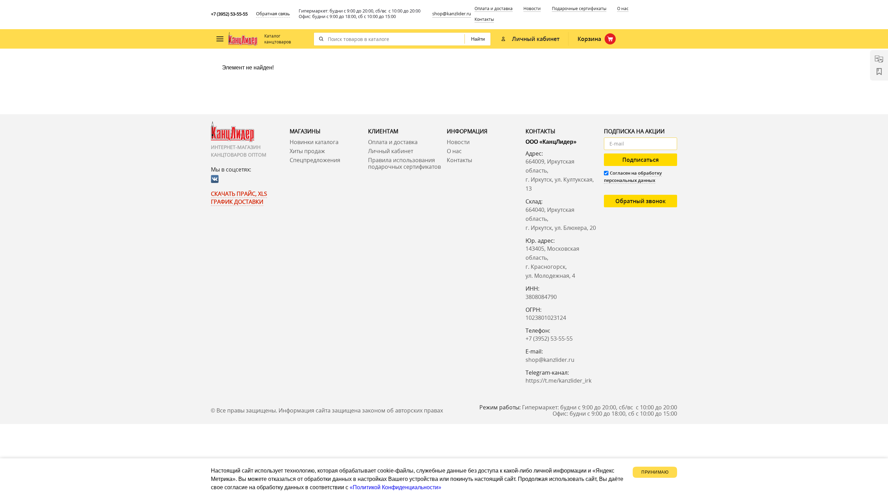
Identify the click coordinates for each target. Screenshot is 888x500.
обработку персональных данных (633, 176)
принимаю (654, 472)
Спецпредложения (315, 160)
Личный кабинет (390, 151)
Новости (458, 142)
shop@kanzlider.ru (451, 13)
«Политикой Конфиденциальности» (395, 487)
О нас (623, 8)
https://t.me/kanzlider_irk (558, 380)
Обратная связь (273, 13)
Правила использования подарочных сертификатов (404, 163)
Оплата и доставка (494, 8)
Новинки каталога (314, 142)
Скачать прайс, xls (239, 194)
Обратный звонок (640, 201)
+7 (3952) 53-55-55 (229, 14)
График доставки (237, 202)
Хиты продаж (307, 151)
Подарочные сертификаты (579, 8)
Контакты (484, 19)
